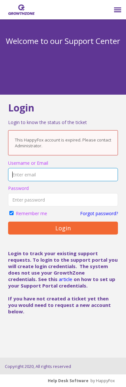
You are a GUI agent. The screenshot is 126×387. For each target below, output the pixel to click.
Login (63, 228)
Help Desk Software (68, 380)
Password (18, 188)
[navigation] (117, 9)
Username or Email (28, 163)
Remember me (31, 213)
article (65, 279)
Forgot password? (99, 213)
